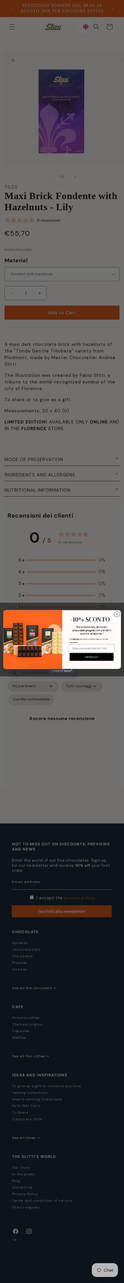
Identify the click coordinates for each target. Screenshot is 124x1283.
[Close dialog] (117, 614)
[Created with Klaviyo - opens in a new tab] (62, 671)
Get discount (91, 657)
